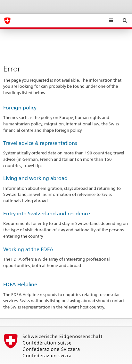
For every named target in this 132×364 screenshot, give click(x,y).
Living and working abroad (35, 178)
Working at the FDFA (28, 249)
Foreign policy (20, 108)
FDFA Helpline (20, 284)
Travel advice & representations (40, 143)
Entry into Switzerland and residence (46, 214)
